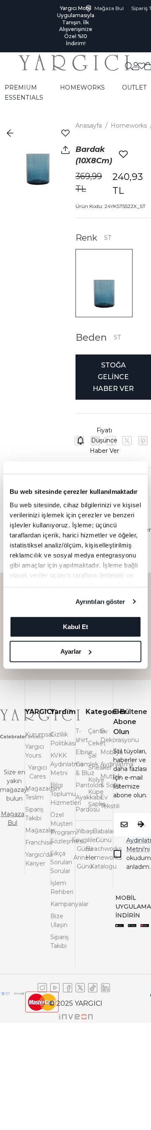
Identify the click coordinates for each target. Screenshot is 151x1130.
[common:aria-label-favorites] (135, 51)
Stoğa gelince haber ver (113, 377)
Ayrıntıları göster (100, 601)
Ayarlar (70, 651)
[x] (143, 441)
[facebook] (111, 441)
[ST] (104, 283)
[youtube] (127, 441)
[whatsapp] (95, 441)
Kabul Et (75, 626)
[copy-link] (79, 440)
